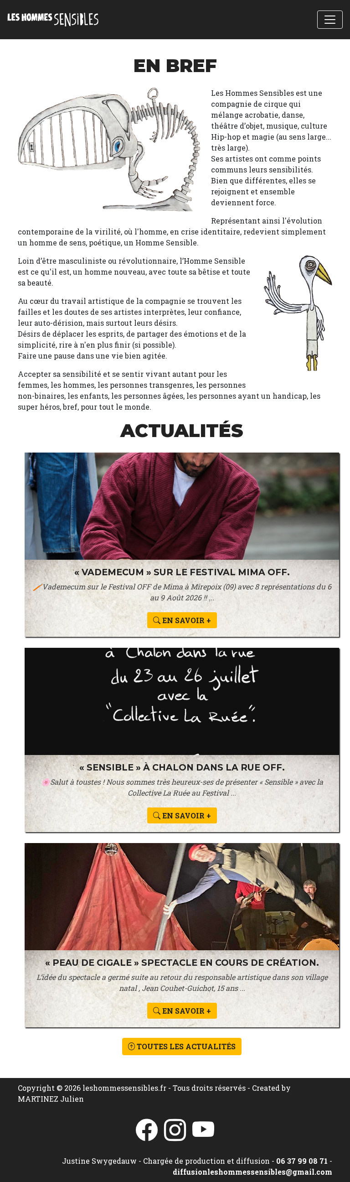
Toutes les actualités (185, 1046)
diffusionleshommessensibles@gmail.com (252, 1172)
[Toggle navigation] (330, 19)
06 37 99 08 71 (302, 1161)
